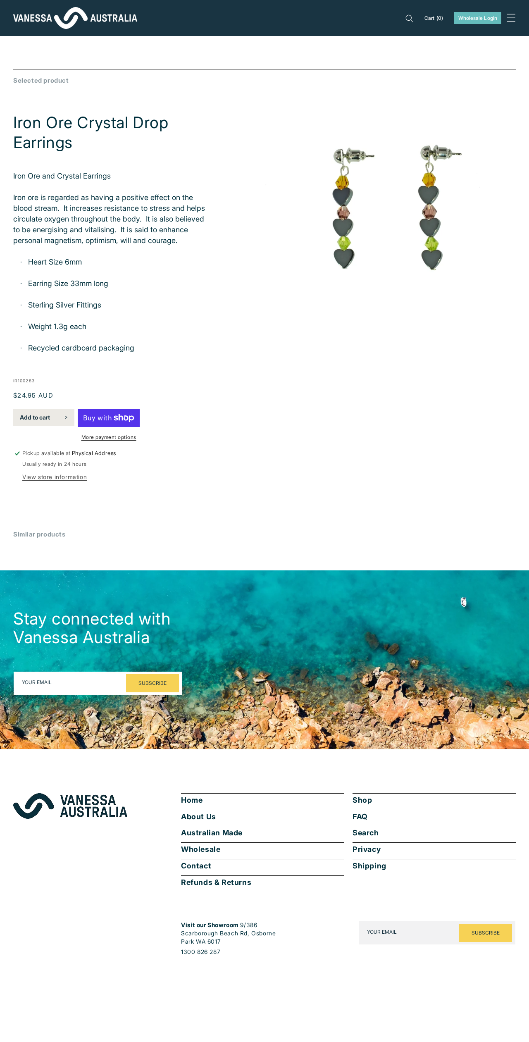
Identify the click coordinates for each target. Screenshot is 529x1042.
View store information (54, 476)
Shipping (369, 866)
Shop (362, 800)
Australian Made (212, 833)
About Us (198, 817)
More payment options (108, 437)
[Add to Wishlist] (504, 293)
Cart (433, 18)
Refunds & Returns (216, 882)
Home (192, 800)
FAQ (360, 817)
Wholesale (200, 849)
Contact (196, 866)
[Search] (409, 18)
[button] (511, 17)
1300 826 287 (200, 951)
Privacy (367, 849)
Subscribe (152, 683)
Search (366, 833)
